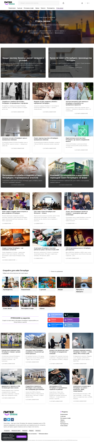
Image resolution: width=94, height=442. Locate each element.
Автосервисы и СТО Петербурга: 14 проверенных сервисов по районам (58, 388)
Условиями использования (8, 438)
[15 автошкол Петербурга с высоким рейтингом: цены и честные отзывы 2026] (47, 237)
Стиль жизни (7, 308)
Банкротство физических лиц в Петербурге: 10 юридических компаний (58, 352)
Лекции (60, 289)
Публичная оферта (43, 433)
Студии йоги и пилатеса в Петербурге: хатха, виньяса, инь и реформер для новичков (35, 388)
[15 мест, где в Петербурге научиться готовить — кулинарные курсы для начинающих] (78, 201)
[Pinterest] (55, 320)
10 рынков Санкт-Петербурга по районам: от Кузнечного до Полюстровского (35, 352)
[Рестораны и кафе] (28, 301)
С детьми (43, 289)
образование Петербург (46, 30)
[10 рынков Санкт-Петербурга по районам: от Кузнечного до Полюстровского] (35, 341)
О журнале (6, 430)
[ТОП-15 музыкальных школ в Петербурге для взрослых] (78, 237)
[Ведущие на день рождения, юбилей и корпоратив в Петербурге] (47, 91)
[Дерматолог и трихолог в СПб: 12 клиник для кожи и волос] (11, 376)
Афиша (42, 308)
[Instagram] (71, 320)
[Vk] (5, 419)
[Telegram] (71, 325)
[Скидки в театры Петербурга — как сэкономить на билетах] (15, 237)
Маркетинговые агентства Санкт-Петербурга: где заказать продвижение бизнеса (77, 139)
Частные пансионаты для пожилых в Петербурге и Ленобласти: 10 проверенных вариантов (77, 103)
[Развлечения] (28, 282)
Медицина (47, 36)
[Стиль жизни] (10, 301)
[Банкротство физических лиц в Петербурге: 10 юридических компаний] (59, 341)
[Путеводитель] (10, 282)
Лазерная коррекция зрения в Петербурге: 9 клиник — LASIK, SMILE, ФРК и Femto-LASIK (82, 352)
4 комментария (7, 223)
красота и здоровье (60, 30)
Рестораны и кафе (27, 308)
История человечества (47, 32)
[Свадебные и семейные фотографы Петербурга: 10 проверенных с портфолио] (15, 91)
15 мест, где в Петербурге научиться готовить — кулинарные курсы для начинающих (77, 213)
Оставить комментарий (28, 67)
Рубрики (31, 430)
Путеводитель (8, 289)
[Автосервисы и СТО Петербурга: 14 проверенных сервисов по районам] (59, 376)
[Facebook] (55, 315)
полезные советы (33, 30)
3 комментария (39, 223)
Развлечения (25, 289)
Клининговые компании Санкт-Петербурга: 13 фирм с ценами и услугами (11, 352)
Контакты (38, 430)
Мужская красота (60, 32)
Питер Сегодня (43, 17)
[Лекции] (65, 282)
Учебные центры (34, 32)
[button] (21, 436)
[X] (71, 315)
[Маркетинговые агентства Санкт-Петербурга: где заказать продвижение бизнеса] (78, 127)
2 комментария (70, 223)
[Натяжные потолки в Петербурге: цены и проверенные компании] (15, 127)
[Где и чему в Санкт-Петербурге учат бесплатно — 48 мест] (47, 201)
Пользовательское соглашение (29, 433)
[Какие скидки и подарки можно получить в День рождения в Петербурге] (15, 201)
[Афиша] (47, 301)
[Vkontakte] (55, 325)
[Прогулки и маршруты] (83, 282)
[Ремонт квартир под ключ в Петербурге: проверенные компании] (47, 127)
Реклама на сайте (16, 430)
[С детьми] (47, 282)
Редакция (25, 430)
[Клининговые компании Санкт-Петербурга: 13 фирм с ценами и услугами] (11, 341)
